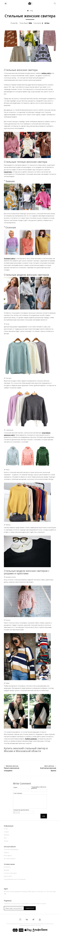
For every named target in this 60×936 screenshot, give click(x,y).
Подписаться (30, 908)
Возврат (6, 870)
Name (15, 787)
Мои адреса (8, 855)
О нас (6, 829)
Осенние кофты (9, 258)
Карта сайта (8, 876)
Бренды (6, 835)
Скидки (6, 832)
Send (43, 816)
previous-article (12, 766)
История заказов (9, 858)
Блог (5, 838)
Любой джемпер (31, 739)
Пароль (6, 852)
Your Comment (18, 793)
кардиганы (8, 172)
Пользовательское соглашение (14, 879)
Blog (31, 11)
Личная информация (11, 849)
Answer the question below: (21, 810)
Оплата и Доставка (10, 873)
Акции (6, 841)
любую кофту (46, 73)
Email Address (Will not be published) (38, 787)
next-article (49, 766)
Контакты (7, 867)
